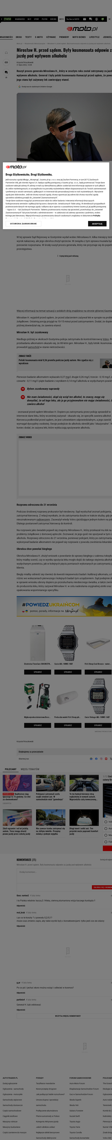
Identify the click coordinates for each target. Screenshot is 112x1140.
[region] (56, 195)
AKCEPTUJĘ (97, 224)
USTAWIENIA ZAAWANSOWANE (23, 224)
